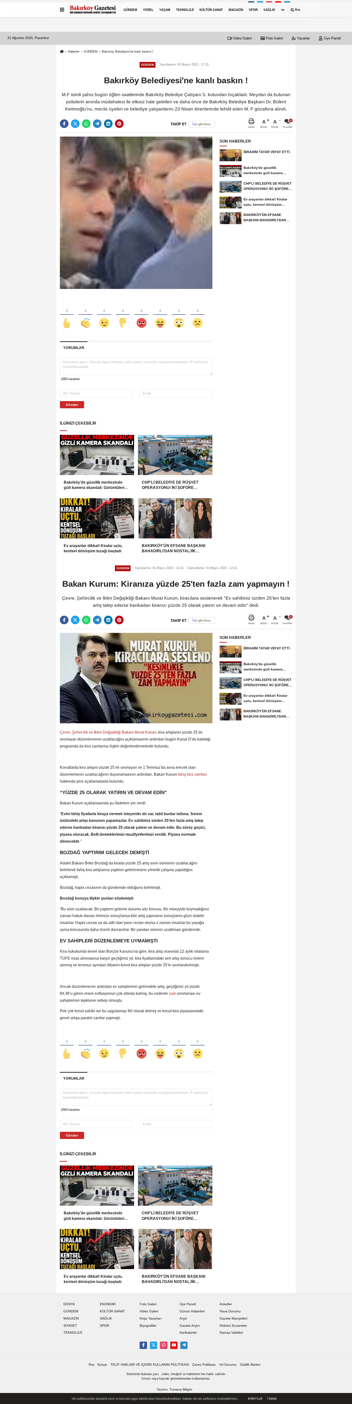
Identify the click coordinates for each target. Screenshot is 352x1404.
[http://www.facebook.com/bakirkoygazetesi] (143, 1345)
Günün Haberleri (192, 1311)
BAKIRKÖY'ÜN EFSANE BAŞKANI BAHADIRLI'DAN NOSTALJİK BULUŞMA (173, 549)
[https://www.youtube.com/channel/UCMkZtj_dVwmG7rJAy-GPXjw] (173, 1345)
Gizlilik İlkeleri (250, 1364)
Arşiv (183, 1318)
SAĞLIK (269, 9)
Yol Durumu (228, 1364)
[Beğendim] (67, 315)
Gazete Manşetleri (233, 1318)
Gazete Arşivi (189, 1325)
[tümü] (283, 10)
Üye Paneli (332, 38)
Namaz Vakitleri (231, 1332)
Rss (91, 1364)
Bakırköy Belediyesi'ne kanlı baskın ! (127, 51)
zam (172, 993)
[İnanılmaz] (179, 315)
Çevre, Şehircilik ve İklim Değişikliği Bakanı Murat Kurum (108, 732)
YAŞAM (164, 9)
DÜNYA (69, 1304)
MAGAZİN (236, 9)
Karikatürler (188, 1332)
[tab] (73, 347)
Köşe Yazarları (151, 1318)
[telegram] (97, 123)
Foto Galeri (274, 38)
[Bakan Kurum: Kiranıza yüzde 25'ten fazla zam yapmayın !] (136, 678)
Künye (102, 1364)
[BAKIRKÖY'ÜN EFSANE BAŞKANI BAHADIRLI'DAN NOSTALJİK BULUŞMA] (175, 518)
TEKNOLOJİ (185, 9)
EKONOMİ (108, 1304)
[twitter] (75, 123)
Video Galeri (242, 38)
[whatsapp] (86, 123)
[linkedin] (108, 123)
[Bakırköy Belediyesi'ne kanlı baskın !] (136, 212)
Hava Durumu (230, 1311)
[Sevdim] (104, 315)
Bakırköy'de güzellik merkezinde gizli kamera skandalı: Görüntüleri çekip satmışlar (94, 485)
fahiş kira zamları (192, 774)
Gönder (72, 405)
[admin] (183, 1345)
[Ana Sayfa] (62, 52)
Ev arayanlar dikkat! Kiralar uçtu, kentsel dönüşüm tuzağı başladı (93, 548)
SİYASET (70, 1325)
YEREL (148, 9)
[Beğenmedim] (123, 315)
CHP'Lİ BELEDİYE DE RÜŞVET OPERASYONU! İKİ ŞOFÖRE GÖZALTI (170, 485)
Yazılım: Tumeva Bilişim (174, 1389)
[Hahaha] (160, 315)
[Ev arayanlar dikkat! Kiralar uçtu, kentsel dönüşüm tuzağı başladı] (97, 518)
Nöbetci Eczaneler (233, 1325)
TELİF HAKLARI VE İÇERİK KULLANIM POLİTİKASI (149, 1364)
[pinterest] (119, 123)
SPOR (253, 9)
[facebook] (64, 123)
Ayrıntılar (255, 1398)
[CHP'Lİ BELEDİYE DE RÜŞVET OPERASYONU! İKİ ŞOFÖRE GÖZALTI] (175, 455)
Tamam (272, 1398)
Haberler (73, 51)
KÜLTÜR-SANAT (211, 9)
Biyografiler (148, 1325)
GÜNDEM (130, 9)
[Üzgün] (197, 315)
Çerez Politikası (204, 1364)
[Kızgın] (141, 315)
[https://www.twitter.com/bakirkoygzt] (153, 1345)
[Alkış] (85, 315)
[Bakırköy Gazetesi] (93, 9)
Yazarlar (303, 38)
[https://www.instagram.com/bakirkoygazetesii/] (163, 1345)
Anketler (226, 1304)
